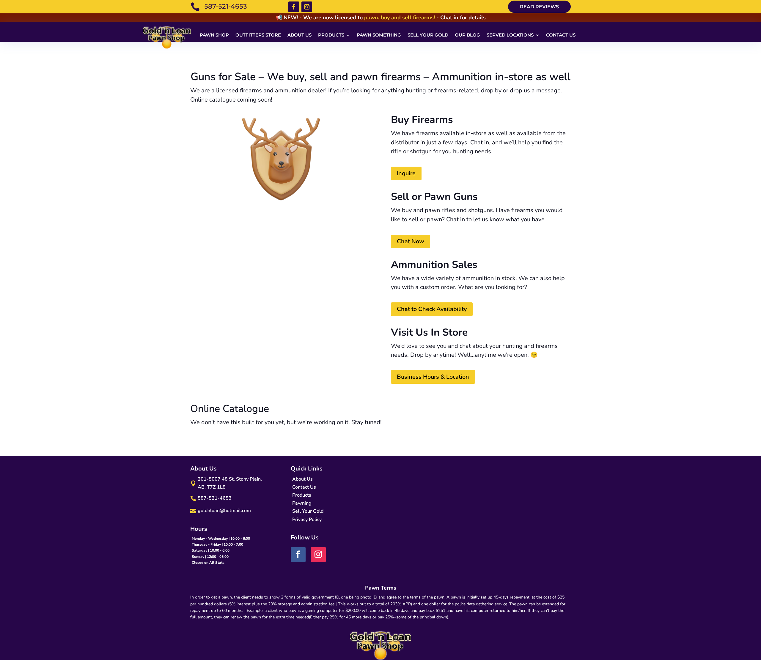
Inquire (406, 173)
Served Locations (510, 35)
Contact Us (561, 35)
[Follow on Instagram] (306, 6)
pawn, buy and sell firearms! (399, 17)
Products (331, 35)
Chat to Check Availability (432, 309)
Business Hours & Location (433, 377)
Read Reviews (539, 7)
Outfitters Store (258, 35)
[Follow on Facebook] (293, 6)
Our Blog (467, 35)
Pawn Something (379, 35)
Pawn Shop (214, 35)
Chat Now (410, 241)
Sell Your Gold (428, 35)
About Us (299, 35)
